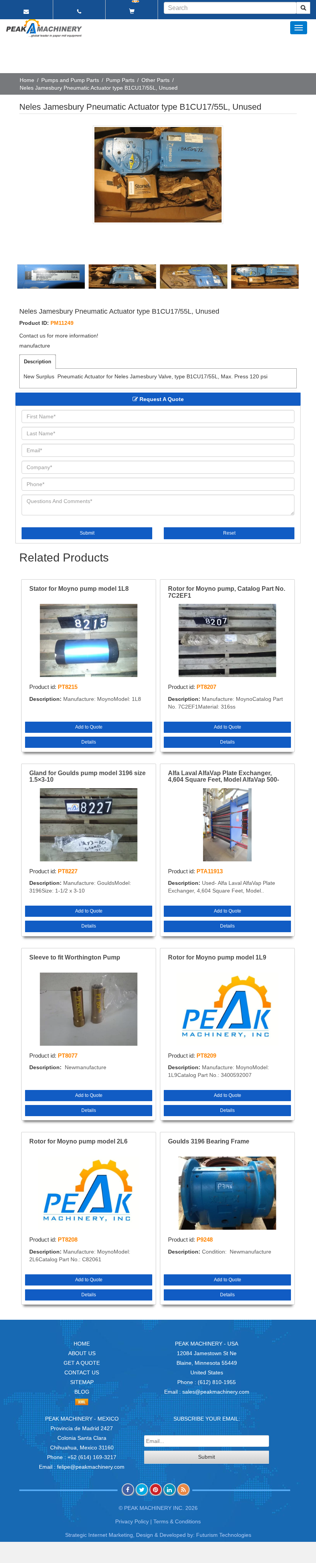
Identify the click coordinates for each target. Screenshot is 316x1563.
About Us (82, 1353)
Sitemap (82, 1382)
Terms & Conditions (177, 1521)
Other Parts (155, 80)
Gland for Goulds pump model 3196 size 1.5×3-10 (87, 776)
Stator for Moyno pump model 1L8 (79, 588)
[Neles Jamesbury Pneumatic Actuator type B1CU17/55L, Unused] (158, 174)
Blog (81, 1392)
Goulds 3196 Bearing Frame (208, 1141)
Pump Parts (120, 80)
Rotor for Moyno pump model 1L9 (217, 957)
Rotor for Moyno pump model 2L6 (78, 1141)
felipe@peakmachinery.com (90, 1467)
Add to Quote (89, 727)
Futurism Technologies (223, 1535)
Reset (229, 533)
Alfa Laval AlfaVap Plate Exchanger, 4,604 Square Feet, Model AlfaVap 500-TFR (223, 777)
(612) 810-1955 (217, 1382)
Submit (87, 533)
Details (88, 742)
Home (27, 80)
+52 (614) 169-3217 (91, 1457)
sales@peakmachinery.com (215, 1392)
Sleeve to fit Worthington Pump (74, 957)
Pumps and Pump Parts (70, 80)
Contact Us (81, 1372)
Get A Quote (82, 1363)
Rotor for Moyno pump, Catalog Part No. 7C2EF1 (226, 592)
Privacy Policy (132, 1521)
